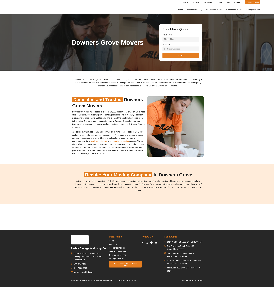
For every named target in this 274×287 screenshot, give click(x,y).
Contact (220, 2)
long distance (101, 141)
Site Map (200, 280)
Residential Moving (194, 9)
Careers (237, 2)
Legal (194, 280)
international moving (120, 141)
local (93, 141)
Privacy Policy (186, 280)
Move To (166, 45)
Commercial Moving (234, 9)
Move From (167, 35)
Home (180, 9)
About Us (186, 2)
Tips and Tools (209, 2)
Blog (228, 2)
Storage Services (253, 9)
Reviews (196, 2)
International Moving (214, 9)
